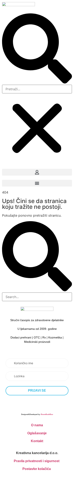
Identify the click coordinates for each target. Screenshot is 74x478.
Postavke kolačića (36, 469)
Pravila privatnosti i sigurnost (36, 461)
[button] (37, 49)
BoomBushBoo (47, 414)
